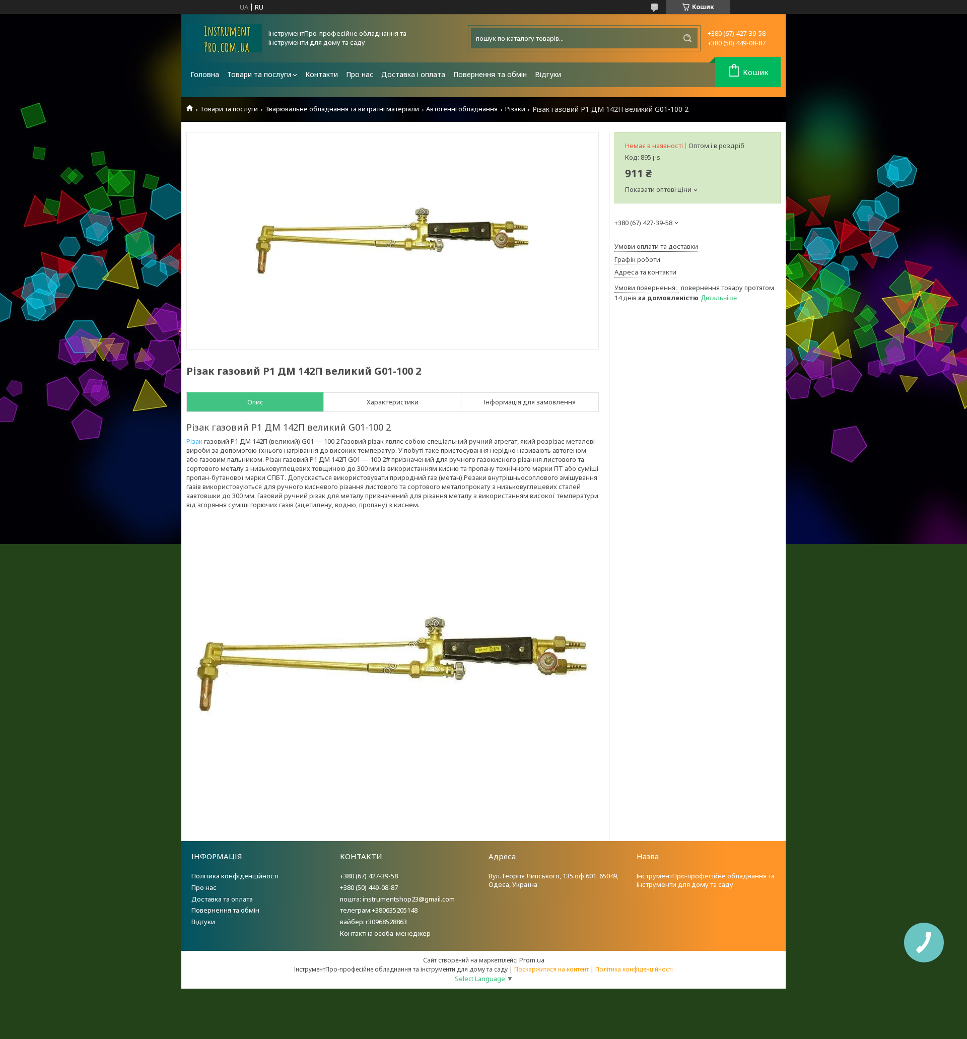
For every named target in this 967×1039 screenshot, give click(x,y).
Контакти (321, 74)
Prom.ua (531, 959)
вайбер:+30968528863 (373, 921)
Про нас (359, 74)
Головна (204, 74)
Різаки (515, 109)
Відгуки (548, 74)
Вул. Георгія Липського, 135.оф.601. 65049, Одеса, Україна (553, 880)
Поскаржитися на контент (551, 969)
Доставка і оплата (413, 74)
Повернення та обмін (490, 74)
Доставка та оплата (222, 899)
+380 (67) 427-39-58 (369, 875)
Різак (194, 441)
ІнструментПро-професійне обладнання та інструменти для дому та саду (706, 880)
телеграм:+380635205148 (379, 910)
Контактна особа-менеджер (385, 933)
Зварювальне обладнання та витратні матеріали (342, 109)
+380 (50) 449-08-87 (369, 887)
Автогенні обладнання (462, 109)
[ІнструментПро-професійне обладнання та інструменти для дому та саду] (224, 38)
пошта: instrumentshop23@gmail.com (397, 899)
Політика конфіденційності (235, 875)
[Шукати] (687, 38)
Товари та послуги (259, 74)
